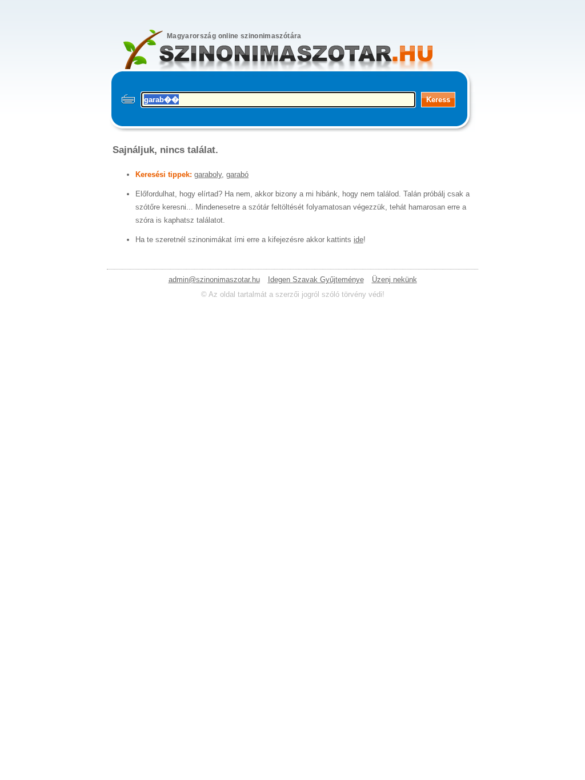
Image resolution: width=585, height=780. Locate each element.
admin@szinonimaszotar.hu (214, 279)
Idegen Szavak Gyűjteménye (316, 279)
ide (358, 239)
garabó (237, 174)
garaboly (208, 174)
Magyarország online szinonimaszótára (234, 35)
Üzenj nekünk (394, 279)
